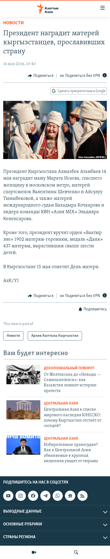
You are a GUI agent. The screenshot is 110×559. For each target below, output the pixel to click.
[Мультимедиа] (34, 552)
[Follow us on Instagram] (20, 496)
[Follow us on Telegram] (45, 496)
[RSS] (82, 496)
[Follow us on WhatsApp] (58, 496)
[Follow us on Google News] (70, 496)
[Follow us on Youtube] (8, 496)
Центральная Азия (61, 404)
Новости (13, 23)
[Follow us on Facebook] (33, 496)
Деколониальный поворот (69, 368)
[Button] (40, 75)
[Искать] (76, 552)
